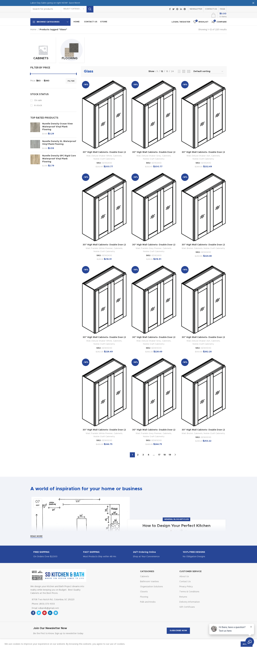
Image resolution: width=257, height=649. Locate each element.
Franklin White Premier (102, 248)
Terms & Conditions (189, 592)
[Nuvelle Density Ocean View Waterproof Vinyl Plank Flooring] (35, 128)
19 (170, 455)
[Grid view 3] (183, 71)
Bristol (190, 248)
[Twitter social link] (173, 9)
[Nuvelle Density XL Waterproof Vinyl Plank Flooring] (35, 145)
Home (33, 30)
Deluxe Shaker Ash (201, 156)
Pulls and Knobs (148, 602)
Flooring (144, 597)
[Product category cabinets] (43, 50)
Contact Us (185, 582)
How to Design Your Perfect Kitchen (176, 526)
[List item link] (54, 604)
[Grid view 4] (188, 71)
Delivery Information (189, 602)
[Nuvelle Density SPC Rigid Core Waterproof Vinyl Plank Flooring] (35, 160)
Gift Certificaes (187, 607)
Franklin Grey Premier (151, 248)
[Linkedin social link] (181, 9)
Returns (183, 597)
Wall (88, 156)
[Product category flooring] (71, 50)
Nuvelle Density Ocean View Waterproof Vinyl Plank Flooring (57, 127)
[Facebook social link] (169, 9)
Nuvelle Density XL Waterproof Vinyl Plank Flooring (59, 142)
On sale (38, 100)
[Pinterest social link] (177, 9)
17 (159, 455)
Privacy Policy (186, 587)
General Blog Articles (176, 519)
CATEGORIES (147, 571)
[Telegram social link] (185, 9)
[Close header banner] (253, 3)
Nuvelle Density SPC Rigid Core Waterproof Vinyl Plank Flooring (59, 159)
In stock (38, 105)
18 (164, 455)
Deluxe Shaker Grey (151, 156)
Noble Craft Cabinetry (104, 159)
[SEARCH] (90, 9)
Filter (71, 81)
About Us (184, 577)
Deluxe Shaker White (101, 156)
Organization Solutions (151, 587)
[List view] (179, 71)
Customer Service (190, 571)
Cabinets (117, 156)
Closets (144, 592)
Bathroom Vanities (149, 582)
